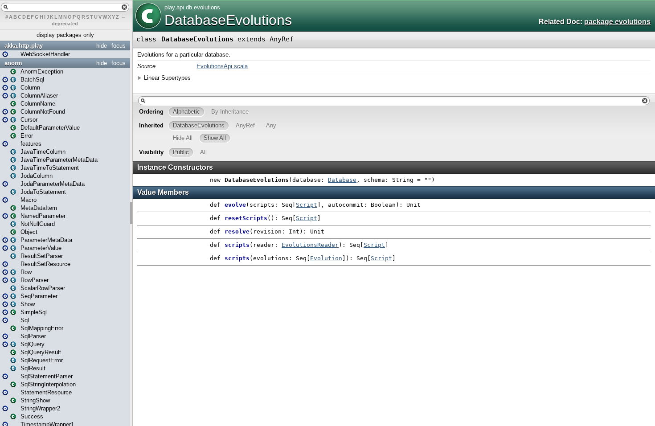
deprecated (65, 23)
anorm (13, 63)
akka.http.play (23, 45)
